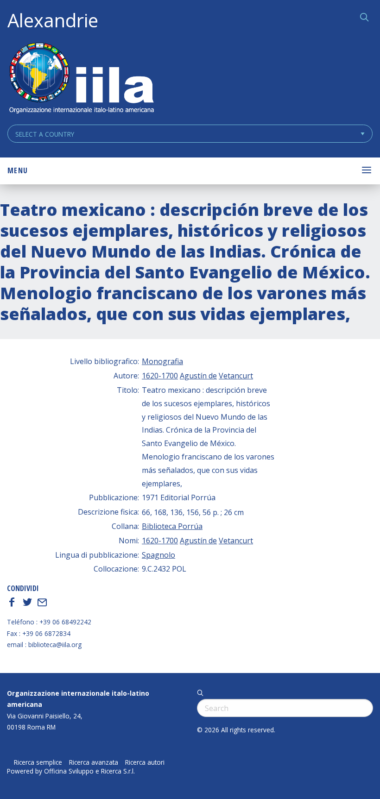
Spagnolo (158, 555)
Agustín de (198, 376)
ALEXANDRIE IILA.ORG (81, 79)
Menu (17, 170)
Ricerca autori (145, 762)
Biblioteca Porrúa (172, 526)
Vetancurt (236, 376)
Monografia (162, 361)
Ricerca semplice (38, 762)
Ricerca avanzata (93, 762)
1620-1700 (160, 376)
